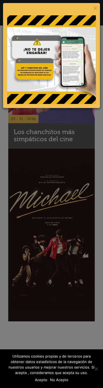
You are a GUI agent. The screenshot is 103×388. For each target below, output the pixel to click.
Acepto (41, 380)
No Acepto (59, 380)
